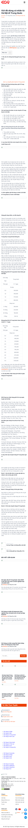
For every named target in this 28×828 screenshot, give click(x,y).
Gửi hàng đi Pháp (8, 754)
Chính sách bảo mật (19, 802)
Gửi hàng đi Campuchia (10, 747)
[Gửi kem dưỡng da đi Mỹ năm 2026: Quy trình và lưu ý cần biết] (20, 684)
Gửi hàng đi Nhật (8, 731)
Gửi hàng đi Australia (9, 753)
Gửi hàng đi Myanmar (9, 767)
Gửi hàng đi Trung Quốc (10, 734)
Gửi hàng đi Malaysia (9, 765)
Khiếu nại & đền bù (5, 812)
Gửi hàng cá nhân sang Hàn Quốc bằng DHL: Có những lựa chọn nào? (12, 643)
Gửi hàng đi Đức (8, 756)
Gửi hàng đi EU (7, 768)
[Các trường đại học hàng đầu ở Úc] (3, 550)
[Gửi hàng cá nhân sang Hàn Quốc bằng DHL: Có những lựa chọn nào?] (14, 623)
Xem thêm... (4, 682)
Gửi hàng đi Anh (8, 758)
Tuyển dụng (4, 802)
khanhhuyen (5, 584)
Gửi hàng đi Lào (8, 745)
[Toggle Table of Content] (9, 53)
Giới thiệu (3, 797)
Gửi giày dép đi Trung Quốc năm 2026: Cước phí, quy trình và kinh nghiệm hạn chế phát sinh (12, 581)
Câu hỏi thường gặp (19, 797)
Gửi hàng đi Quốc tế (20, 15)
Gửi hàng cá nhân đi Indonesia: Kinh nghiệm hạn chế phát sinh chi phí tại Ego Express (13, 613)
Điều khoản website (19, 800)
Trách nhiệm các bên (6, 816)
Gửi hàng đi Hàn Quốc (9, 742)
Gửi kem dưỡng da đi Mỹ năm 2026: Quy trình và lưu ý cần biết (20, 695)
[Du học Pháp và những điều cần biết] (3, 544)
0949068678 (4, 369)
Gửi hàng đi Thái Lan (9, 744)
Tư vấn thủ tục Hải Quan (9, 721)
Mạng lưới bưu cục (5, 800)
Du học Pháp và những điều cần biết (16, 545)
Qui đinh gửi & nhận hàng (7, 814)
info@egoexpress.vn (9, 785)
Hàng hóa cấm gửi (5, 818)
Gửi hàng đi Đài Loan (9, 736)
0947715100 (8, 786)
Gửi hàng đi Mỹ (7, 733)
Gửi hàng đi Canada (9, 764)
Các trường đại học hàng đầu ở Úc (15, 551)
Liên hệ (17, 804)
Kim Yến (3, 15)
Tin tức (2, 17)
